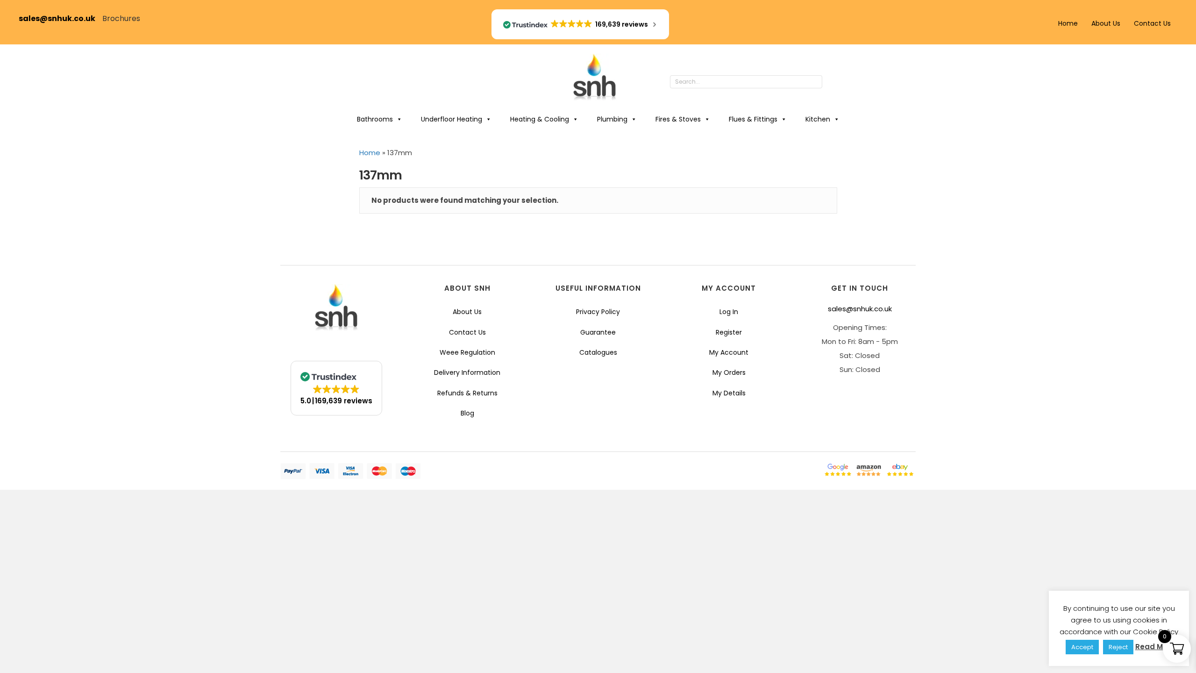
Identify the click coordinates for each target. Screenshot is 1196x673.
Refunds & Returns (467, 393)
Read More (1155, 647)
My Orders (729, 372)
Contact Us (1152, 23)
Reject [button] (1118, 647)
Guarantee (598, 332)
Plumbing (612, 119)
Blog (467, 413)
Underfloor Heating (451, 119)
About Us (1105, 23)
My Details (729, 393)
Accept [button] (1082, 647)
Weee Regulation (467, 352)
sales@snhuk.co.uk (60, 18)
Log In (728, 311)
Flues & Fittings (753, 119)
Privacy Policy (598, 311)
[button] (831, 82)
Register (729, 332)
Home (1068, 23)
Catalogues (598, 352)
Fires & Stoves (678, 119)
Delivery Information (467, 372)
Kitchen (817, 119)
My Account (728, 352)
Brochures (121, 18)
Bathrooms (375, 119)
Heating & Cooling (539, 119)
